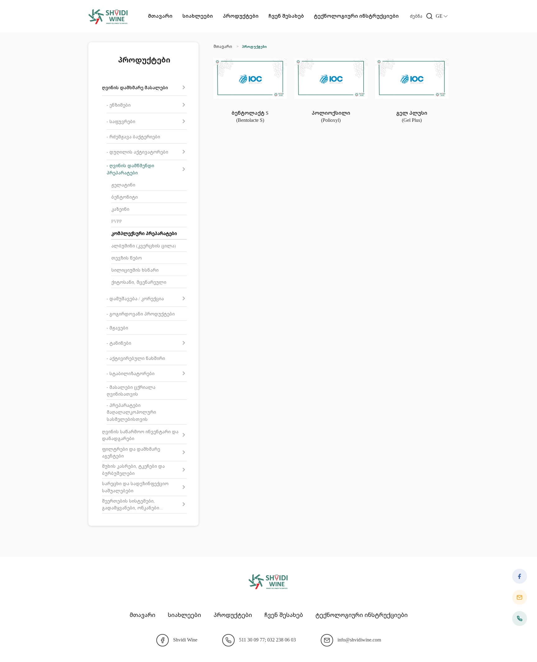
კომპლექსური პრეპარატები (144, 233)
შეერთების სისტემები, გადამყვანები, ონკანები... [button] (132, 504)
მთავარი (160, 15)
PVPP (116, 221)
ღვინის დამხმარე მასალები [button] (135, 87)
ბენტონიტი (124, 197)
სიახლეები (197, 15)
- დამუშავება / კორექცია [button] (135, 298)
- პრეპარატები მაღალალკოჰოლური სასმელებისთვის (131, 412)
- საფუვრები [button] (121, 121)
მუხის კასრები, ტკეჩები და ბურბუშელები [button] (133, 469)
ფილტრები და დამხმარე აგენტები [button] (131, 452)
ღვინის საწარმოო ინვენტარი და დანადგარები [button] (140, 435)
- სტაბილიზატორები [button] (130, 373)
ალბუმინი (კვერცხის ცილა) (143, 246)
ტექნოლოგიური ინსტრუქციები (356, 15)
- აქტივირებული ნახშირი (136, 358)
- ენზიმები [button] (119, 105)
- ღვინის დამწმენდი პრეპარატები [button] (130, 169)
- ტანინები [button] (119, 343)
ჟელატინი (123, 185)
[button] (423, 16)
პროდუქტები (241, 15)
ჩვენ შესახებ (286, 15)
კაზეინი (120, 209)
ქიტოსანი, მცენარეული (138, 282)
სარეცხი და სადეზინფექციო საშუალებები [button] (135, 486)
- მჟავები (117, 328)
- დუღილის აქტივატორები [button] (137, 152)
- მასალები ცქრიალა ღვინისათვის (131, 390)
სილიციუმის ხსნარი (134, 270)
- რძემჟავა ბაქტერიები (133, 137)
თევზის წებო (126, 258)
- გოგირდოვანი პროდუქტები (141, 314)
